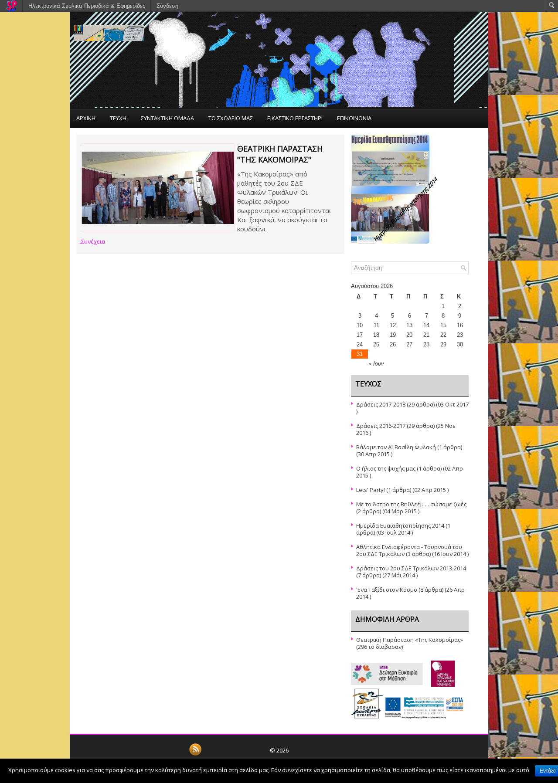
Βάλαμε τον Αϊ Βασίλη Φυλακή (396, 447)
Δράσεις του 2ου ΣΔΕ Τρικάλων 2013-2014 (411, 568)
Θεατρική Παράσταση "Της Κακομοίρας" (280, 154)
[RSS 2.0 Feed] (195, 754)
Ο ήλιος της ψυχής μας (385, 468)
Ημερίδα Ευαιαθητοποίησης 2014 (400, 525)
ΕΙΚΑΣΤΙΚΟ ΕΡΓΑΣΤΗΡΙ (295, 118)
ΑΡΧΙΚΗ (85, 118)
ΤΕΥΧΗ (118, 118)
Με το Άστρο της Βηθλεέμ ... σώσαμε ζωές (411, 504)
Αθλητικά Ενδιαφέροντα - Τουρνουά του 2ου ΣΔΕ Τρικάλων (409, 550)
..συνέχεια (91, 241)
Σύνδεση (167, 6)
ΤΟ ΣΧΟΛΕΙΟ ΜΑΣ (230, 118)
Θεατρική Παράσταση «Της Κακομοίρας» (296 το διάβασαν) (409, 643)
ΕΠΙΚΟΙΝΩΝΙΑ (354, 118)
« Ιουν (376, 363)
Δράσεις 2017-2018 (380, 404)
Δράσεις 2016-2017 (380, 426)
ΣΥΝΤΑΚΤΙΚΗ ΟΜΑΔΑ (167, 118)
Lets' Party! (370, 490)
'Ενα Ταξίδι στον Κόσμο (386, 589)
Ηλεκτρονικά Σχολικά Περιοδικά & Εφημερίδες (86, 6)
